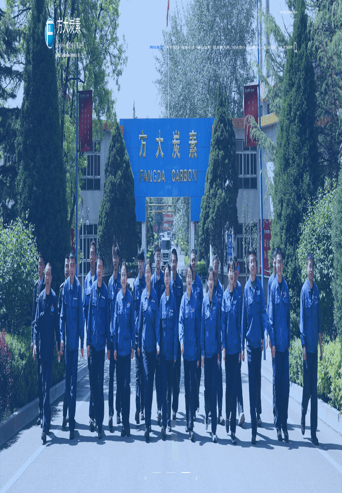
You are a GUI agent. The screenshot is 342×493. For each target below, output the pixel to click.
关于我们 (172, 47)
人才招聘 (286, 47)
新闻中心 (255, 47)
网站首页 (156, 47)
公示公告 (270, 47)
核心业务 (204, 47)
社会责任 (239, 47)
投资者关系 (221, 47)
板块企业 (188, 47)
